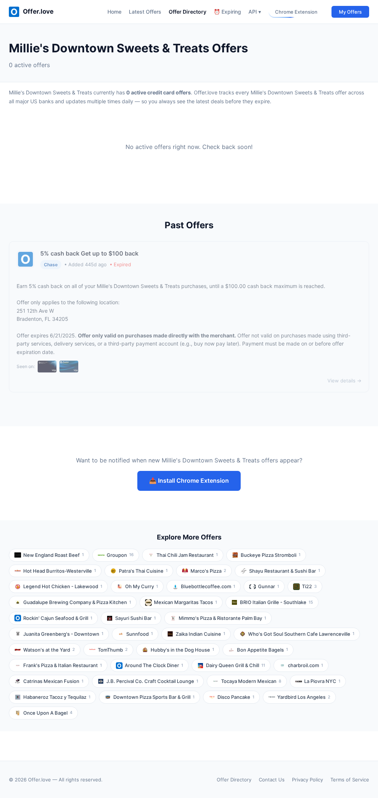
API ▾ (254, 11)
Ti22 (309, 586)
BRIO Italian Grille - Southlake (276, 602)
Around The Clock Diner (154, 665)
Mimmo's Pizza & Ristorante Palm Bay (222, 618)
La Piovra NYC (322, 681)
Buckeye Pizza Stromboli (270, 555)
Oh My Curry (141, 586)
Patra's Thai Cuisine (143, 571)
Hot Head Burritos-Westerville (59, 571)
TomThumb (113, 650)
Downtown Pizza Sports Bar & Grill (154, 697)
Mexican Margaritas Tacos (185, 602)
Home (114, 11)
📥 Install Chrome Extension (189, 480)
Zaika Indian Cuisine (200, 634)
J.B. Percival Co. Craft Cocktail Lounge (152, 681)
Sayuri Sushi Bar (135, 618)
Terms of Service (349, 780)
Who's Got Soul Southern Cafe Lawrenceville (301, 634)
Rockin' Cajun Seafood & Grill (57, 618)
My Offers (350, 12)
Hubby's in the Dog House (182, 650)
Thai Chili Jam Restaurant (187, 555)
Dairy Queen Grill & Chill (235, 665)
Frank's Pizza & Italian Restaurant (62, 665)
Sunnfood (139, 634)
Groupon (120, 555)
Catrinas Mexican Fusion (53, 681)
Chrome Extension (296, 12)
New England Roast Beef (53, 555)
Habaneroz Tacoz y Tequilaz (56, 697)
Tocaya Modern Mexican (251, 681)
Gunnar (268, 586)
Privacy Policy (307, 780)
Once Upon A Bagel (47, 713)
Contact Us (272, 780)
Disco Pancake (235, 697)
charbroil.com (305, 665)
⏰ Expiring (227, 11)
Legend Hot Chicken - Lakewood (62, 586)
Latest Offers (145, 11)
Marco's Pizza (208, 571)
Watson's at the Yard (49, 650)
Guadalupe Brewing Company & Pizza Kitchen (77, 602)
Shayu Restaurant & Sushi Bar (284, 571)
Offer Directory (187, 11)
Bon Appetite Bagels (262, 650)
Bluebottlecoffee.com (208, 586)
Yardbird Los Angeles (303, 697)
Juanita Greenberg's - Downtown (63, 634)
